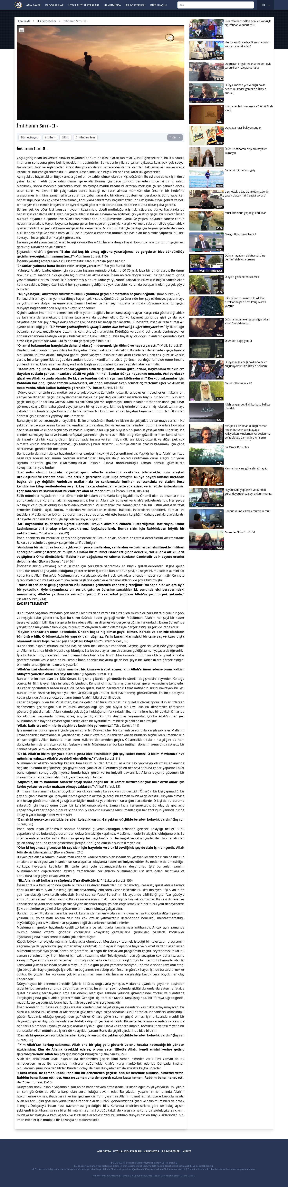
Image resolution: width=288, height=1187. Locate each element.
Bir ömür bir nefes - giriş (240, 170)
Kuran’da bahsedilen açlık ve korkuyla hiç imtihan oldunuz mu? (248, 23)
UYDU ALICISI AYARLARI (83, 5)
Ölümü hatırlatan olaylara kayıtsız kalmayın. (246, 151)
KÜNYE (187, 1151)
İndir (173, 137)
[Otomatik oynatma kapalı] (142, 115)
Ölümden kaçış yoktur (238, 341)
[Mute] (30, 115)
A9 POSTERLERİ (136, 5)
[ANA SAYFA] (18, 4)
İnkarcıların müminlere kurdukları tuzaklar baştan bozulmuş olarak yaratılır (245, 302)
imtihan (50, 137)
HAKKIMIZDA (112, 5)
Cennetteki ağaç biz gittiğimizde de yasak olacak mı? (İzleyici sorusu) (247, 193)
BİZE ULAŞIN (158, 5)
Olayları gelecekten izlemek (242, 277)
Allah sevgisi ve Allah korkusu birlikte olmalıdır (247, 406)
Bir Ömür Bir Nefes (237, 447)
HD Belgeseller (46, 21)
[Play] (23, 115)
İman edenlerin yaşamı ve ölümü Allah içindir (249, 108)
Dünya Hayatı (29, 137)
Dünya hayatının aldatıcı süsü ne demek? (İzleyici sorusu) (245, 257)
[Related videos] (21, 30)
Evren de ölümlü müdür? (240, 532)
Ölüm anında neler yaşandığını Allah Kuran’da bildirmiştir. (247, 321)
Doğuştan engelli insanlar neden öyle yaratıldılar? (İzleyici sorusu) (248, 65)
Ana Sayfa (24, 21)
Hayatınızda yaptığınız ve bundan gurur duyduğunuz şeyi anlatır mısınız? (248, 491)
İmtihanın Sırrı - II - (75, 21)
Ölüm (65, 137)
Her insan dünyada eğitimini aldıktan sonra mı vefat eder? (247, 44)
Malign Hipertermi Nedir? (240, 234)
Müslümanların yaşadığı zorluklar (245, 213)
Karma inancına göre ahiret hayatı (246, 468)
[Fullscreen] (177, 115)
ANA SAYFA (33, 5)
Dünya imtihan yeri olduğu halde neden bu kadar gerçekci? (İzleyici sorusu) (245, 89)
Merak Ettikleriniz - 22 (238, 383)
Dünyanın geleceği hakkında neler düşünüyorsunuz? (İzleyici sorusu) (246, 364)
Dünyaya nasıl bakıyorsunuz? (243, 127)
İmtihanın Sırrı (85, 137)
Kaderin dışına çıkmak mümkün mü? (247, 511)
